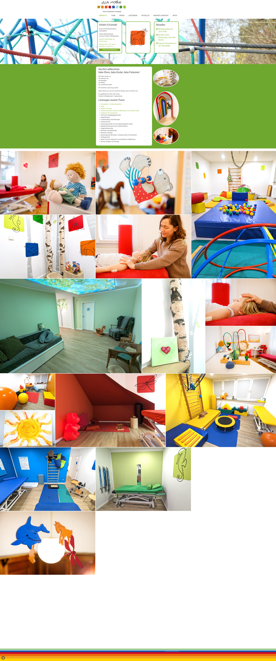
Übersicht (103, 15)
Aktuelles (145, 15)
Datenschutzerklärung (169, 651)
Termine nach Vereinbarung (109, 49)
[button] (3, 658)
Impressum (177, 651)
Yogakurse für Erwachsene (109, 113)
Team (113, 15)
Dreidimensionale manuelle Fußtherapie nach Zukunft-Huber (120, 111)
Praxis (121, 15)
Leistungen (133, 15)
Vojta (102, 106)
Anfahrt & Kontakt (161, 15)
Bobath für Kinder (106, 108)
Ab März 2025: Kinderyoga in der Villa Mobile (166, 37)
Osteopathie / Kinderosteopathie (111, 104)
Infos (175, 15)
